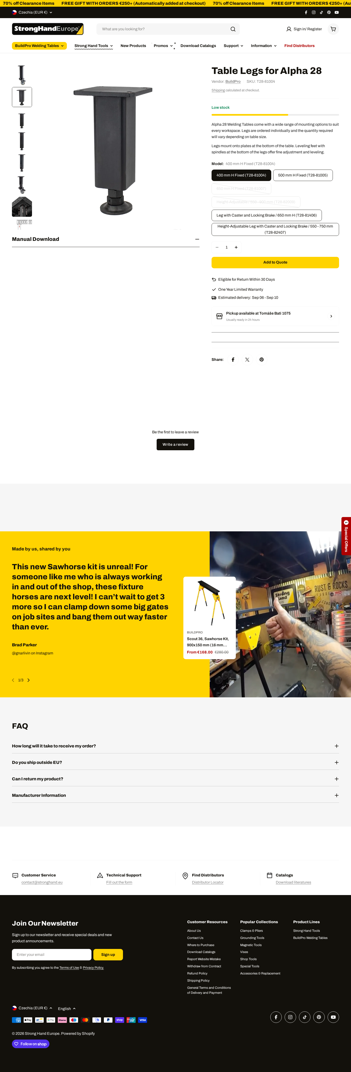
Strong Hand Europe (42, 1033)
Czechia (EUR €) (33, 12)
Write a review (175, 444)
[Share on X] (247, 359)
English (64, 1009)
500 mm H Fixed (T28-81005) (303, 175)
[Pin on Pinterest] (261, 359)
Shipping (218, 90)
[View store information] (331, 316)
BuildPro (233, 81)
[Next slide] (28, 680)
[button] (346, 536)
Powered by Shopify (78, 1033)
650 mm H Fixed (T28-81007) (241, 190)
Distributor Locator (207, 882)
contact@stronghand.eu (42, 882)
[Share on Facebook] (233, 359)
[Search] (233, 29)
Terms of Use (69, 967)
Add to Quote (275, 262)
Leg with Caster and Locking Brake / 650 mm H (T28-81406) (267, 215)
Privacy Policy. (93, 967)
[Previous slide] (13, 680)
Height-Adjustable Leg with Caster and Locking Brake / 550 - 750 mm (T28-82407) (275, 229)
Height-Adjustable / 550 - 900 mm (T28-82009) (256, 204)
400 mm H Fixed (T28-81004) (241, 175)
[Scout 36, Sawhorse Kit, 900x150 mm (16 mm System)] (209, 602)
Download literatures (293, 882)
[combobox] (168, 29)
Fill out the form (119, 882)
